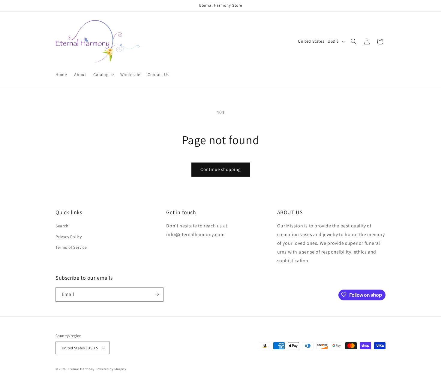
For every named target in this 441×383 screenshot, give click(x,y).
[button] (103, 74)
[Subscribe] (156, 294)
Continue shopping (220, 169)
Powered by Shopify (110, 369)
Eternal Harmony (81, 369)
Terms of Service (71, 247)
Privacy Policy (69, 236)
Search (62, 226)
